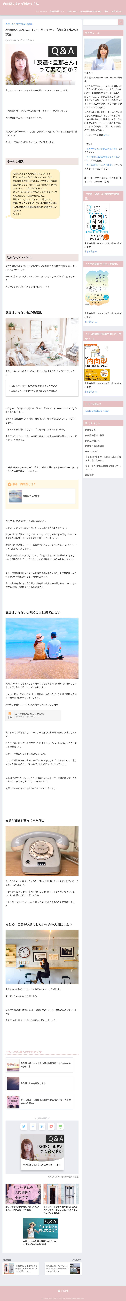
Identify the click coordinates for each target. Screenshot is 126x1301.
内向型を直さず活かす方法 (21, 4)
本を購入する (90, 251)
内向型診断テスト (57, 11)
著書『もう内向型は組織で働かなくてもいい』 (103, 467)
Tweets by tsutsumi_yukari (96, 411)
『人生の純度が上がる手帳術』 (99, 165)
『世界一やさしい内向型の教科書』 (101, 149)
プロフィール (41, 11)
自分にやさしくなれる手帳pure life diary (84, 11)
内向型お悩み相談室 (70, 1177)
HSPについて (91, 451)
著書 (106, 11)
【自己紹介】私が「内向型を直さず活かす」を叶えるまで (103, 458)
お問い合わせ (116, 11)
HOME (65, 1290)
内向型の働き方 (92, 441)
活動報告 (89, 475)
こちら (106, 135)
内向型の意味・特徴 (94, 435)
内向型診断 (90, 430)
